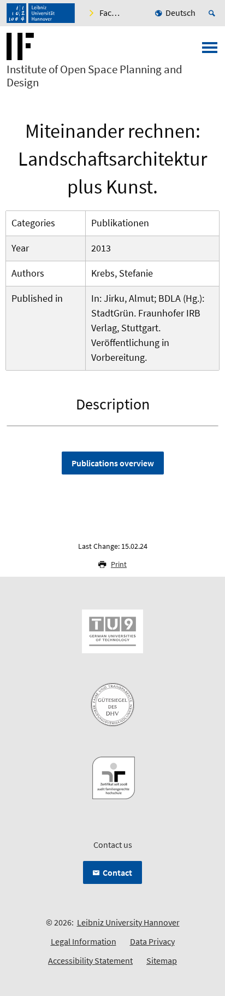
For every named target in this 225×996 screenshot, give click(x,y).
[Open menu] (209, 51)
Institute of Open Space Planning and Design (94, 76)
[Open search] (213, 13)
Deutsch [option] (180, 12)
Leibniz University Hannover (128, 922)
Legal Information (83, 941)
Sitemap (161, 960)
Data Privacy (152, 941)
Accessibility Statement (90, 960)
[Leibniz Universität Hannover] (41, 13)
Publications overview (113, 463)
